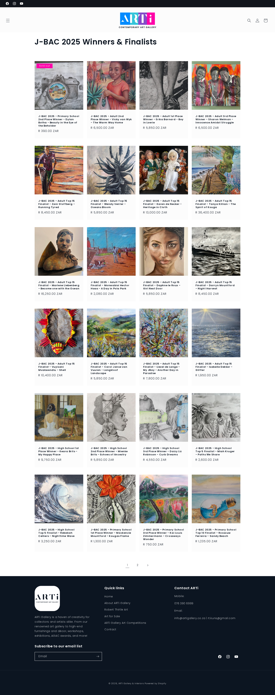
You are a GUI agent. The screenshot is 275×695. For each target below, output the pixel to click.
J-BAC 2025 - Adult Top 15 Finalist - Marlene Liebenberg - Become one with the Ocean (58, 285)
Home (108, 596)
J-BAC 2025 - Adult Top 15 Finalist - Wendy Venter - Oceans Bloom (109, 204)
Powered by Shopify (155, 683)
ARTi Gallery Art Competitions (125, 623)
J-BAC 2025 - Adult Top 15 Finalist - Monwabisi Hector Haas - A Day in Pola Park (110, 285)
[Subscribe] (98, 656)
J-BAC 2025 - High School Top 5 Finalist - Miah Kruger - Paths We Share (215, 451)
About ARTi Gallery (117, 603)
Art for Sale (112, 616)
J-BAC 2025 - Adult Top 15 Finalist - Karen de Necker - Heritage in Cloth (162, 204)
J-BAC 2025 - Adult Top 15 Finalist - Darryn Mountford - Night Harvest (215, 285)
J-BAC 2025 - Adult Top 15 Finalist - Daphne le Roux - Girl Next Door (161, 285)
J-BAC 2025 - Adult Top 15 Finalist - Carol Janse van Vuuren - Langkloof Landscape (109, 368)
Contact (110, 629)
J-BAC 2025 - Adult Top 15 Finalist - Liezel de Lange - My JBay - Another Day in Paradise (161, 368)
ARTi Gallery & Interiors (131, 683)
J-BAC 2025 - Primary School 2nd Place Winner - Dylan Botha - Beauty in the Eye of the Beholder (58, 121)
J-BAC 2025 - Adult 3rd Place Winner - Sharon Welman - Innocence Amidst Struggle (215, 119)
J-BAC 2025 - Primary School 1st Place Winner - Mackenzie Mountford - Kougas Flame (111, 533)
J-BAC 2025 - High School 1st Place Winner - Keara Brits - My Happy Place (58, 451)
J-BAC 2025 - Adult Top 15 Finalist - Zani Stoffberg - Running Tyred (56, 204)
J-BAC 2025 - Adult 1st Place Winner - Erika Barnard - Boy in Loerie (163, 119)
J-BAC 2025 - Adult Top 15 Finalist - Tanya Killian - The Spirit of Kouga (215, 204)
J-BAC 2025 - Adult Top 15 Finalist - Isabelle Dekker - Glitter (214, 367)
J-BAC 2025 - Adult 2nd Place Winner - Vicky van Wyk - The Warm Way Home (111, 119)
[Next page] (147, 565)
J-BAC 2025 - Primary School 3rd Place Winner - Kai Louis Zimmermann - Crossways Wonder (163, 534)
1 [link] (127, 565)
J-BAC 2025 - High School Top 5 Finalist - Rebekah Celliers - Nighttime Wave (56, 533)
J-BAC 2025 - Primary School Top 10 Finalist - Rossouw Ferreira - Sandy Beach (215, 533)
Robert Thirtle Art (116, 609)
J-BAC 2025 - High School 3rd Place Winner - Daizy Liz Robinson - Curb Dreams (162, 451)
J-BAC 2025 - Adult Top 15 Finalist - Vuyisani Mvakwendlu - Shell (56, 367)
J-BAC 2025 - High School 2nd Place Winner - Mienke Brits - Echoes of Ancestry (109, 451)
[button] (8, 20)
